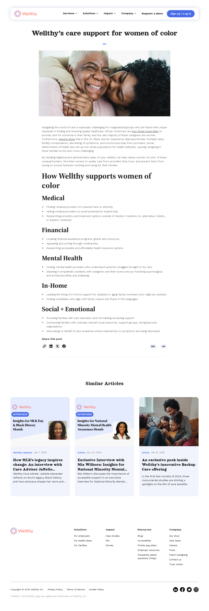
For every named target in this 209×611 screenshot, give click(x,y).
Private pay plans (147, 545)
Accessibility (144, 540)
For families (80, 545)
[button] (70, 13)
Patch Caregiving (178, 554)
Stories (109, 545)
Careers (173, 545)
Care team (175, 540)
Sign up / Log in (180, 13)
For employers (82, 536)
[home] (25, 13)
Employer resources (149, 550)
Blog (140, 536)
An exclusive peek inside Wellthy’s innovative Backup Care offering (168, 464)
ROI (108, 540)
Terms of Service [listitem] (76, 589)
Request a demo (152, 13)
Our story (174, 536)
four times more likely (145, 131)
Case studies (113, 536)
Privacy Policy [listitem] (55, 589)
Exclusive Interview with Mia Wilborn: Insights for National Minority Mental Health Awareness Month (101, 465)
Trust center (176, 564)
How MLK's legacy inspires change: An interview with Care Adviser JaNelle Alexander (38, 465)
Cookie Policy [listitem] (96, 589)
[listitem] (175, 589)
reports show (67, 139)
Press (172, 550)
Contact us (175, 559)
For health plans (83, 540)
